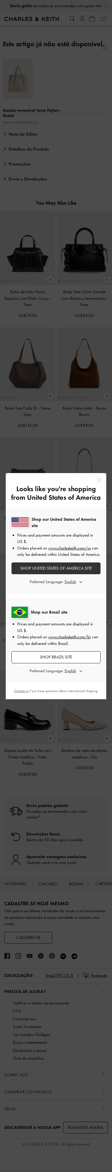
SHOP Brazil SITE (56, 657)
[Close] (99, 480)
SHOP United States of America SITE (56, 568)
